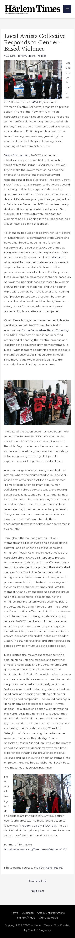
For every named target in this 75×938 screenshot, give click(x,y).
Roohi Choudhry (58, 330)
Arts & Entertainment (51, 912)
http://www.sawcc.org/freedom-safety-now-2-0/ (35, 849)
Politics (41, 55)
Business (27, 912)
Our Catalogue (48, 917)
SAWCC (36, 102)
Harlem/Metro (26, 55)
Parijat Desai (56, 257)
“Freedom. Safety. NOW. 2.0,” (38, 825)
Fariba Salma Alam (34, 330)
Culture (10, 55)
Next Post (37, 890)
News (14, 912)
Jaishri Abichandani (16, 155)
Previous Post (37, 881)
